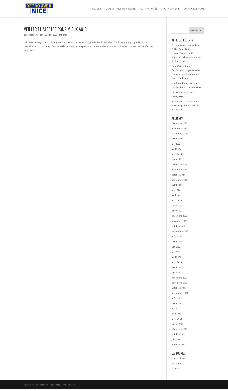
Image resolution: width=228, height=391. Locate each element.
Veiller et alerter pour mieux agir (55, 29)
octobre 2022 (178, 287)
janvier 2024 (177, 210)
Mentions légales (65, 384)
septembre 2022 (180, 293)
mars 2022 (177, 318)
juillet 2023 (177, 241)
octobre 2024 (178, 174)
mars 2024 (177, 200)
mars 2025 (177, 154)
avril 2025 (176, 148)
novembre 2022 (179, 282)
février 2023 (178, 267)
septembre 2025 (180, 133)
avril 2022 (176, 313)
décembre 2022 (179, 277)
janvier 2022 (177, 323)
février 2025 (178, 159)
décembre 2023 (179, 215)
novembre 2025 (179, 128)
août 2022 (176, 298)
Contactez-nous (194, 9)
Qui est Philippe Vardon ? (121, 9)
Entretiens (177, 363)
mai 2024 (176, 190)
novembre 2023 (179, 220)
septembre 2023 (180, 231)
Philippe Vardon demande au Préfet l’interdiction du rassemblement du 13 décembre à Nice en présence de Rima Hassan (187, 53)
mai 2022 (176, 308)
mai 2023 (176, 251)
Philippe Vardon (35, 34)
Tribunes (63, 34)
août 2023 (176, 236)
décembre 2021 (179, 329)
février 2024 (178, 205)
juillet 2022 (177, 303)
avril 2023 (176, 256)
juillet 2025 (177, 138)
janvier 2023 (177, 272)
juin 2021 (176, 339)
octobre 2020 (178, 344)
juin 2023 (176, 246)
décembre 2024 (179, 164)
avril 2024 (176, 195)
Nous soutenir (170, 9)
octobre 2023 (178, 226)
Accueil (96, 9)
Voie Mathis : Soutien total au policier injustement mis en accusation (186, 105)
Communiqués (148, 9)
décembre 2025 (179, 123)
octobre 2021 (178, 334)
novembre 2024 (179, 169)
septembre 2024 (180, 179)
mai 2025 (176, 143)
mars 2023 (177, 262)
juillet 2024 (177, 184)
